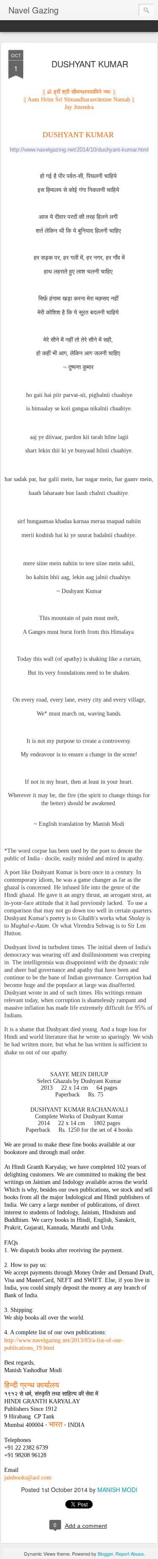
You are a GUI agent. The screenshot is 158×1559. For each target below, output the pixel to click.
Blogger (105, 1553)
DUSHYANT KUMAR (89, 64)
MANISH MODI (117, 1489)
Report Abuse (129, 1553)
